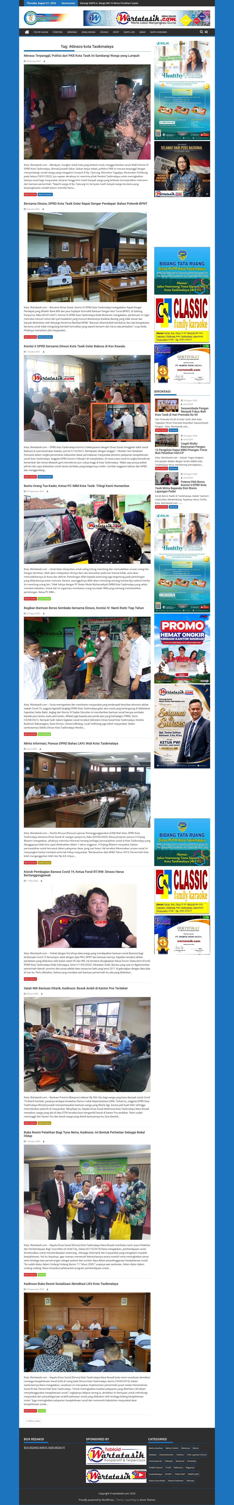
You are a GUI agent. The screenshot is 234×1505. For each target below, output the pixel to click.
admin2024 (188, 404)
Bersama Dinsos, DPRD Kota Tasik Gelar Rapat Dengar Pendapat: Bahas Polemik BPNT (85, 203)
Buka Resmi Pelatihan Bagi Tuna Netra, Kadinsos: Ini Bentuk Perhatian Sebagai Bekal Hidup (84, 1134)
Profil (168, 1467)
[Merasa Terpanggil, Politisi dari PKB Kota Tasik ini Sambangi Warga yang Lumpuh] (87, 112)
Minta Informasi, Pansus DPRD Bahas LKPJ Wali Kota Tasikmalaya (71, 743)
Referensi (178, 1467)
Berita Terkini (30, 194)
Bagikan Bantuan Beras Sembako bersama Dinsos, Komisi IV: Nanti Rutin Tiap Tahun (84, 608)
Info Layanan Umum (197, 1454)
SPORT (116, 32)
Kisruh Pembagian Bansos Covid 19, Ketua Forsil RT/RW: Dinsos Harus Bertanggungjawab (74, 873)
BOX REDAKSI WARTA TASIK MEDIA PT (44, 1447)
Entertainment (166, 1454)
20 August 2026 (190, 474)
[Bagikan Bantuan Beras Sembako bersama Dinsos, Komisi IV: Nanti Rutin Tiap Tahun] (87, 658)
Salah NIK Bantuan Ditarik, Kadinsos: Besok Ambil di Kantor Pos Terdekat (76, 988)
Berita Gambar (156, 1448)
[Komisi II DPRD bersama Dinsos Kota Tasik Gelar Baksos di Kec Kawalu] (87, 398)
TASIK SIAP (180, 1474)
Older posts (34, 1420)
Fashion (180, 1454)
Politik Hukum (41, 32)
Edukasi (104, 32)
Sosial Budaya (88, 32)
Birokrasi (72, 32)
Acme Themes (147, 1499)
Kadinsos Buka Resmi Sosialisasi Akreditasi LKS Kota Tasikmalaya (71, 1284)
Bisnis (142, 32)
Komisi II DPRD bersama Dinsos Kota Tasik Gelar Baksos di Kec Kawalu (74, 346)
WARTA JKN (129, 32)
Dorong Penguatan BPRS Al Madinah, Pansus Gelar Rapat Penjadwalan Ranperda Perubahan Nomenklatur (137, 3)
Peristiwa (58, 32)
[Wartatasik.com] (27, 32)
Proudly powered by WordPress (96, 1499)
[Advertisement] (182, 220)
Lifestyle (169, 1461)
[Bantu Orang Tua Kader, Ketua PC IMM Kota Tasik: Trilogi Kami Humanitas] (87, 529)
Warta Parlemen (158, 32)
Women (190, 1480)
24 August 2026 (190, 400)
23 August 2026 (190, 435)
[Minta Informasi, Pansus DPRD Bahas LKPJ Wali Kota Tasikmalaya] (87, 790)
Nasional (180, 1461)
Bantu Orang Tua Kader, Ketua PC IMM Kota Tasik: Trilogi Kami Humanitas (76, 486)
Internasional (155, 1461)
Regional (190, 1467)
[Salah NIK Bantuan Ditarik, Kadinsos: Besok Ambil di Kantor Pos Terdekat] (87, 1044)
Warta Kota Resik (157, 1480)
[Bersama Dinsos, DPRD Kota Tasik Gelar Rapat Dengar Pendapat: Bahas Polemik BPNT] (87, 257)
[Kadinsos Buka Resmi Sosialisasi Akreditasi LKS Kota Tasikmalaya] (87, 1332)
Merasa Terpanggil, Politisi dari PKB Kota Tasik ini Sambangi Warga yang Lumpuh (81, 56)
